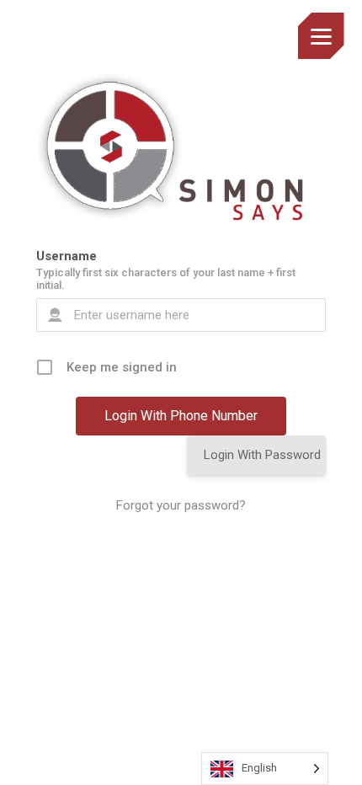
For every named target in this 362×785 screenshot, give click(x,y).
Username (66, 256)
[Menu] (321, 36)
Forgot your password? (181, 505)
